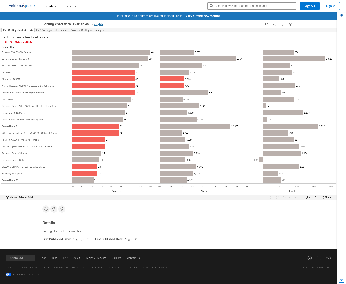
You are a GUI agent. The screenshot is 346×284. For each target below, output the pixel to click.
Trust (43, 257)
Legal (9, 267)
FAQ (65, 257)
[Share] (275, 24)
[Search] (211, 6)
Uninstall (131, 267)
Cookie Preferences (154, 267)
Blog (54, 257)
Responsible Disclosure (106, 267)
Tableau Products (96, 257)
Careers (116, 257)
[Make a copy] (267, 24)
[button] (309, 258)
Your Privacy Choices (26, 274)
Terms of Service (27, 267)
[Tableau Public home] (22, 6)
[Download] (283, 24)
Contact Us (133, 257)
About (76, 257)
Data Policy (79, 267)
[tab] (341, 16)
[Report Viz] (291, 24)
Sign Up (310, 6)
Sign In (331, 6)
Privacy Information (55, 267)
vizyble (98, 24)
